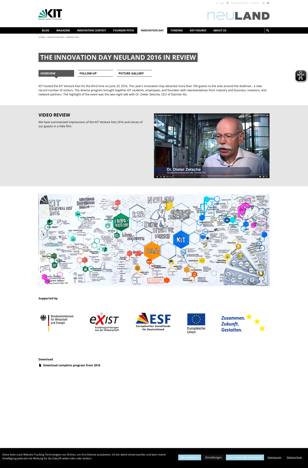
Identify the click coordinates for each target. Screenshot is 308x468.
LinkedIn (263, 3)
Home (41, 37)
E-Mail (268, 3)
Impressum (274, 457)
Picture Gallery (131, 73)
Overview (47, 73)
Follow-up (88, 73)
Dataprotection (240, 3)
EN (222, 3)
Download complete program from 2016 (71, 365)
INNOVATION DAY (55, 37)
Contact (255, 3)
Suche (268, 30)
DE (217, 3)
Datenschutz (294, 457)
